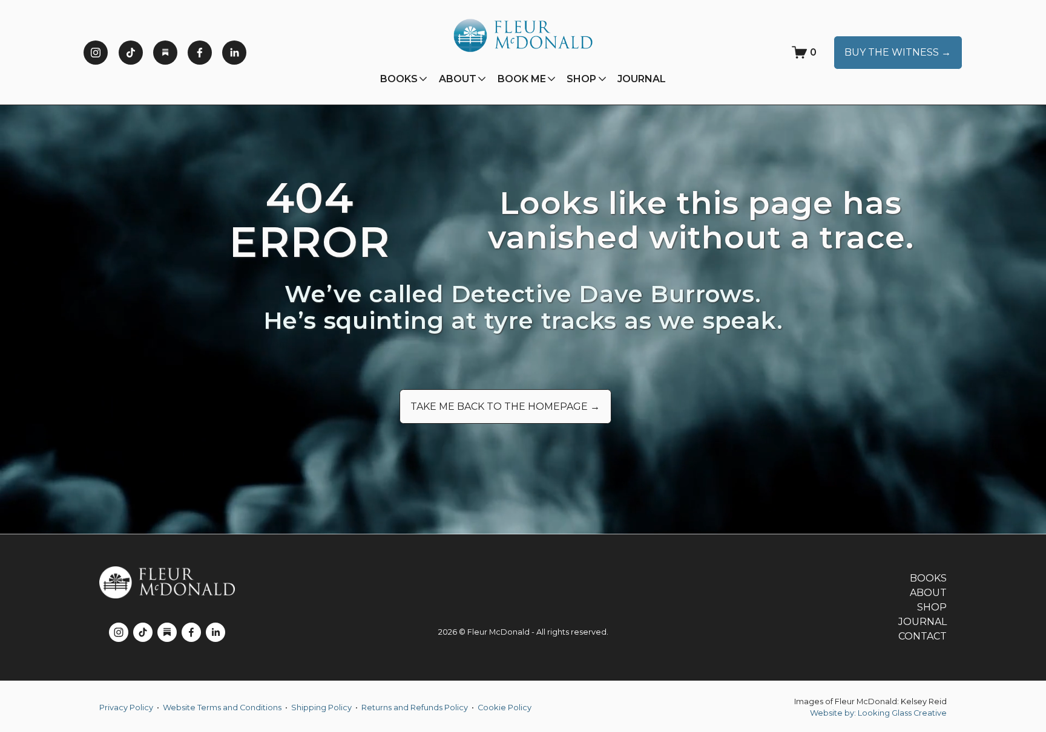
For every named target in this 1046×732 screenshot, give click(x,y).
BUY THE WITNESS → (897, 52)
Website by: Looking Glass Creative (878, 712)
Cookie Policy (504, 707)
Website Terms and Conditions (222, 707)
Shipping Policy (321, 707)
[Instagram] (96, 52)
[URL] (165, 52)
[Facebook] (200, 52)
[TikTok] (131, 52)
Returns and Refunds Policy (414, 707)
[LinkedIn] (234, 52)
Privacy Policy (126, 707)
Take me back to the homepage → (505, 406)
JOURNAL (641, 79)
